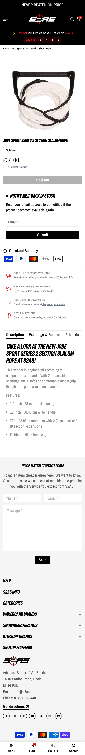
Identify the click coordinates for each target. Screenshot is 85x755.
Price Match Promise (17, 167)
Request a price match (53, 304)
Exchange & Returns (44, 334)
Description (15, 334)
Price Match (74, 334)
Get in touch (60, 317)
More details (47, 291)
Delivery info (66, 277)
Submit (42, 234)
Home (6, 48)
